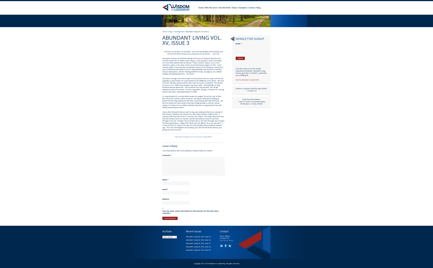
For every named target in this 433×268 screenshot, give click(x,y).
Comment (167, 155)
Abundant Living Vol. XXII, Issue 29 (198, 250)
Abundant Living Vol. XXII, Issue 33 (198, 237)
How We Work (225, 8)
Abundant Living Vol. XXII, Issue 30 (198, 247)
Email (165, 189)
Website (165, 199)
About (234, 8)
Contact (251, 8)
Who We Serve (211, 8)
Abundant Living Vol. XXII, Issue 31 (198, 243)
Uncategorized (179, 32)
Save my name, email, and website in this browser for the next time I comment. (190, 212)
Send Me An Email (226, 240)
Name (165, 180)
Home (200, 8)
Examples (243, 8)
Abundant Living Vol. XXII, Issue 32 (198, 240)
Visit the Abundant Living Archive (247, 80)
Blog (259, 8)
